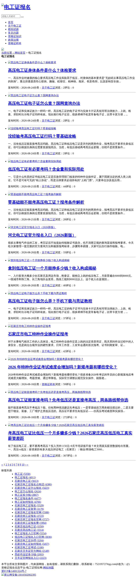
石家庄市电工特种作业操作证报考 (38, 334)
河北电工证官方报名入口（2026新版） (42, 235)
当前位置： (8, 52)
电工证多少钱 (26, 495)
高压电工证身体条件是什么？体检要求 (42, 70)
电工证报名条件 (28, 498)
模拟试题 (13, 29)
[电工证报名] (16, 7)
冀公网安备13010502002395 (20, 574)
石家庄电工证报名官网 (32, 512)
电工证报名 (25, 477)
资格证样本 (14, 43)
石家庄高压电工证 (29, 529)
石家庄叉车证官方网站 (32, 551)
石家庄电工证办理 (29, 540)
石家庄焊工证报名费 (30, 523)
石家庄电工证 (26, 481)
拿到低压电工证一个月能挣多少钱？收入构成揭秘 (52, 268)
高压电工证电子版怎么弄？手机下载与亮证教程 (50, 301)
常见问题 (13, 32)
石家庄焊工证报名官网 (32, 519)
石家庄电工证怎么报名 (32, 487)
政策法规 (13, 39)
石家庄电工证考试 (29, 547)
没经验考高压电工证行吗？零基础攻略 (42, 136)
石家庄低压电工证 (29, 526)
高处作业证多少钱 (29, 554)
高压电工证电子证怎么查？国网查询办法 (44, 103)
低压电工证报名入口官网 (33, 537)
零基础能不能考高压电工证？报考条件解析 (46, 202)
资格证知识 (14, 36)
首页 (10, 22)
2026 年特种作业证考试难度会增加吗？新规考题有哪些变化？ (62, 367)
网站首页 (20, 52)
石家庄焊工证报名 (29, 515)
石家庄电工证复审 (29, 509)
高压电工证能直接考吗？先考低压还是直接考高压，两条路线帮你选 (68, 400)
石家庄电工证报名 (29, 505)
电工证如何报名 (28, 501)
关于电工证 (14, 25)
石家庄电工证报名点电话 (33, 484)
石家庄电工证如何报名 (32, 543)
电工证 (22, 473)
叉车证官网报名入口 (30, 557)
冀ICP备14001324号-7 (13, 571)
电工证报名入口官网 (30, 533)
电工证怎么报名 (28, 491)
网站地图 (48, 567)
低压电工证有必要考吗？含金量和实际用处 (46, 169)
